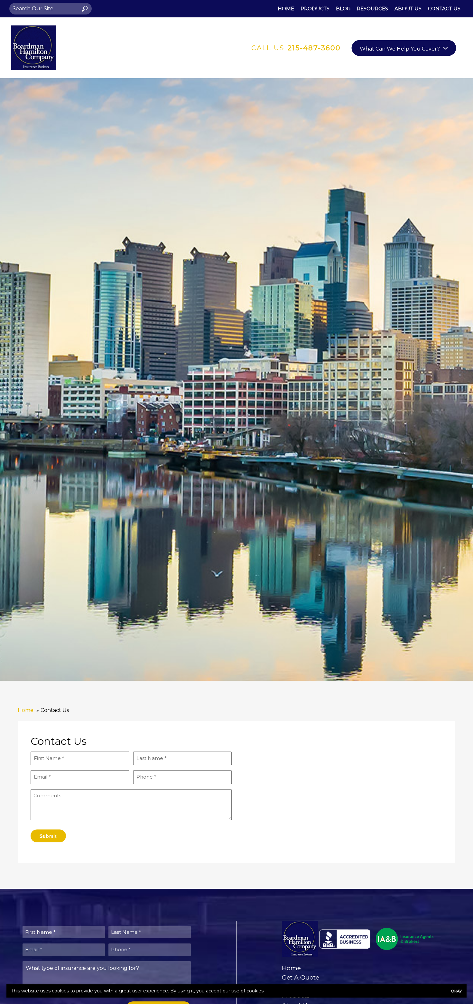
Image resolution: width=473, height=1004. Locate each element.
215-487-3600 (314, 48)
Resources (372, 8)
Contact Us (444, 8)
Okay (456, 991)
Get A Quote (300, 977)
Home (286, 8)
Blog (343, 8)
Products (315, 8)
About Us (408, 8)
